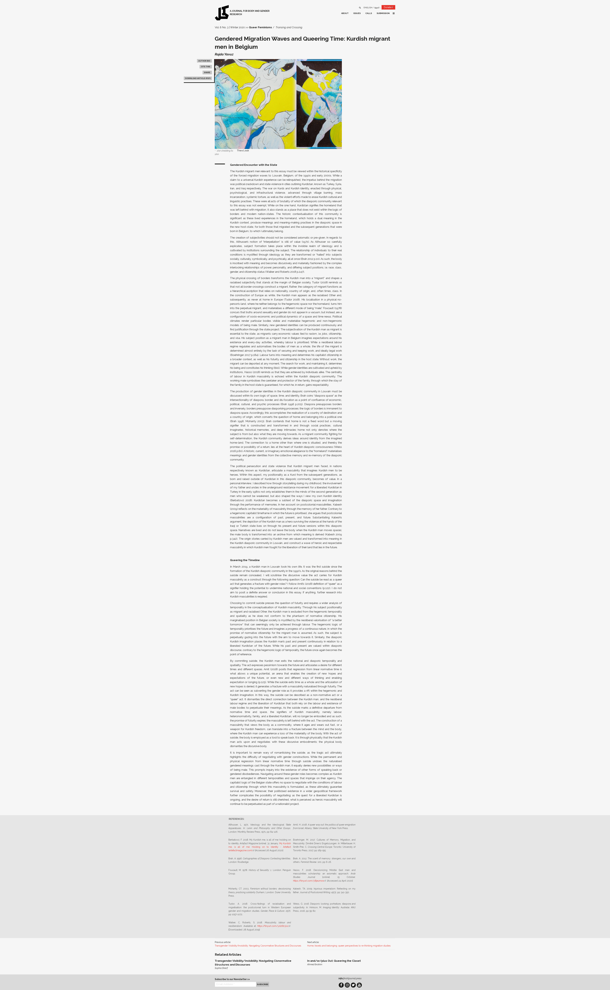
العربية (376, 7)
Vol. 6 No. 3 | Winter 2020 (230, 27)
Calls (368, 13)
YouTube (359, 985)
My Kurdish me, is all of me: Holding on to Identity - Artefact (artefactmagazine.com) (259, 847)
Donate (389, 8)
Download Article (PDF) (198, 78)
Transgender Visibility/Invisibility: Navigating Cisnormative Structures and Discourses (258, 945)
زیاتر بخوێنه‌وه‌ (259, 964)
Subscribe (262, 984)
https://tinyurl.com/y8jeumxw (309, 880)
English (368, 7)
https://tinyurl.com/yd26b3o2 (273, 926)
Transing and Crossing (289, 27)
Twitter (353, 985)
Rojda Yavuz (224, 54)
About (345, 13)
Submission (383, 13)
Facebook (341, 985)
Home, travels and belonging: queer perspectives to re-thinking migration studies (349, 945)
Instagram (347, 985)
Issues (357, 13)
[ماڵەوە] (222, 12)
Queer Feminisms (260, 27)
